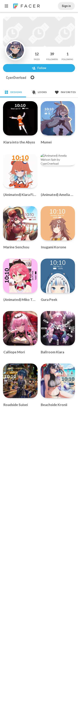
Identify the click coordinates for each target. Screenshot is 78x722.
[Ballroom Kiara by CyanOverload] (58, 328)
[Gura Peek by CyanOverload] (58, 276)
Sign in (66, 6)
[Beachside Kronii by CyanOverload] (58, 380)
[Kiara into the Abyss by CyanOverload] (20, 118)
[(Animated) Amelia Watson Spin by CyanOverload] (58, 160)
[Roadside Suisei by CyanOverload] (20, 380)
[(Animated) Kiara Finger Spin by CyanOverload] (20, 171)
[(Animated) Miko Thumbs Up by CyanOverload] (20, 276)
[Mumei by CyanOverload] (58, 118)
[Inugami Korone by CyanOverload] (58, 223)
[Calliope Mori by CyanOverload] (20, 328)
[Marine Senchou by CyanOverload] (20, 223)
